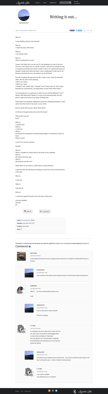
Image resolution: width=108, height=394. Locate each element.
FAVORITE (45, 211)
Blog (45, 2)
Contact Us (28, 391)
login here (86, 243)
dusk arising (33, 253)
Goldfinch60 (33, 286)
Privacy (17, 391)
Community (53, 2)
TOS (22, 391)
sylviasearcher (23, 30)
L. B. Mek (32, 325)
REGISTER (77, 3)
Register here (59, 243)
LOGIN (76, 1)
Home (16, 30)
